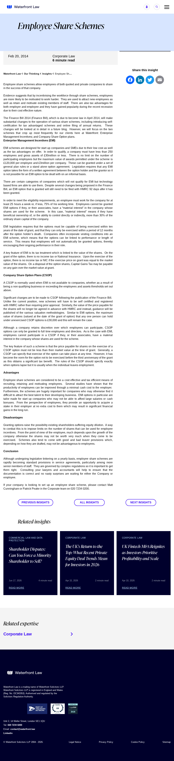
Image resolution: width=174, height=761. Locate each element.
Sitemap (166, 742)
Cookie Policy (138, 742)
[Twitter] (150, 81)
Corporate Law (64, 56)
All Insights (89, 502)
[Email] (160, 81)
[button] (165, 7)
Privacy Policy (106, 742)
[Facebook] (130, 81)
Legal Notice (75, 742)
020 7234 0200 (15, 725)
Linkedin (8, 733)
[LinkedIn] (140, 81)
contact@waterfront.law (22, 729)
